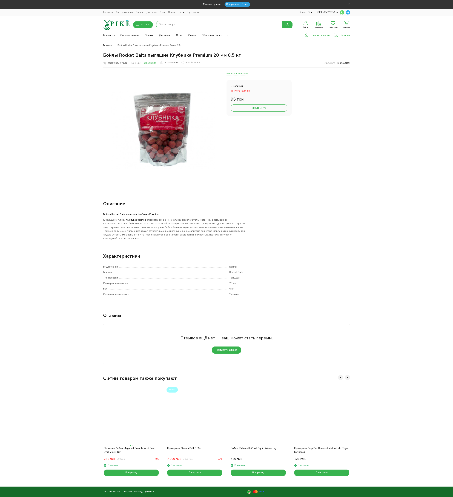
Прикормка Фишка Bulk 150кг (184, 448)
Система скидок (124, 12)
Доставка (151, 12)
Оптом (171, 12)
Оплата (140, 12)
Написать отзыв (226, 350)
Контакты (108, 12)
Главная (107, 45)
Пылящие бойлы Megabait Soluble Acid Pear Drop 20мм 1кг (129, 450)
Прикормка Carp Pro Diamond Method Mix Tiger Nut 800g (321, 450)
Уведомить (258, 108)
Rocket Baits (149, 63)
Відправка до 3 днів (237, 4)
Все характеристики (237, 73)
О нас (162, 12)
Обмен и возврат (212, 35)
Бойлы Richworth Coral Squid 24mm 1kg (253, 448)
